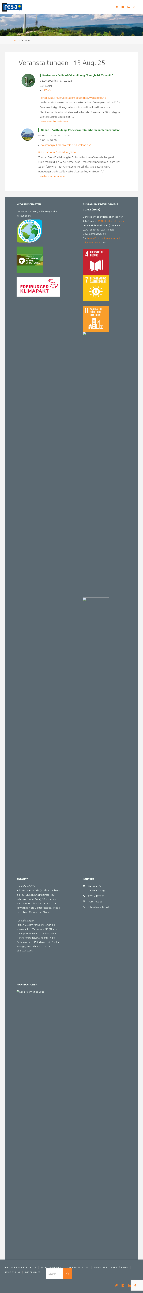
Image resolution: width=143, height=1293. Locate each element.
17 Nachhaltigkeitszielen (111, 221)
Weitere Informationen (54, 121)
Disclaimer (33, 1272)
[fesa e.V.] (12, 7)
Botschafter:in (46, 152)
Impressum (12, 1272)
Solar (73, 152)
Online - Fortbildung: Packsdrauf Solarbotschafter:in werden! (80, 129)
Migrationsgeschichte (75, 97)
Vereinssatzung (78, 1267)
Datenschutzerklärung (111, 1267)
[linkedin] (128, 7)
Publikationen (51, 1267)
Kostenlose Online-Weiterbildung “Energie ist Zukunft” (77, 75)
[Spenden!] (117, 7)
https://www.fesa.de (99, 907)
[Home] (15, 40)
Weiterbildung (97, 97)
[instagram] (123, 7)
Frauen (58, 97)
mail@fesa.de (95, 901)
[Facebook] (133, 7)
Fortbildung (46, 97)
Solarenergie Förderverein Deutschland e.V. (66, 144)
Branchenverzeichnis (20, 1267)
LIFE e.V (47, 90)
